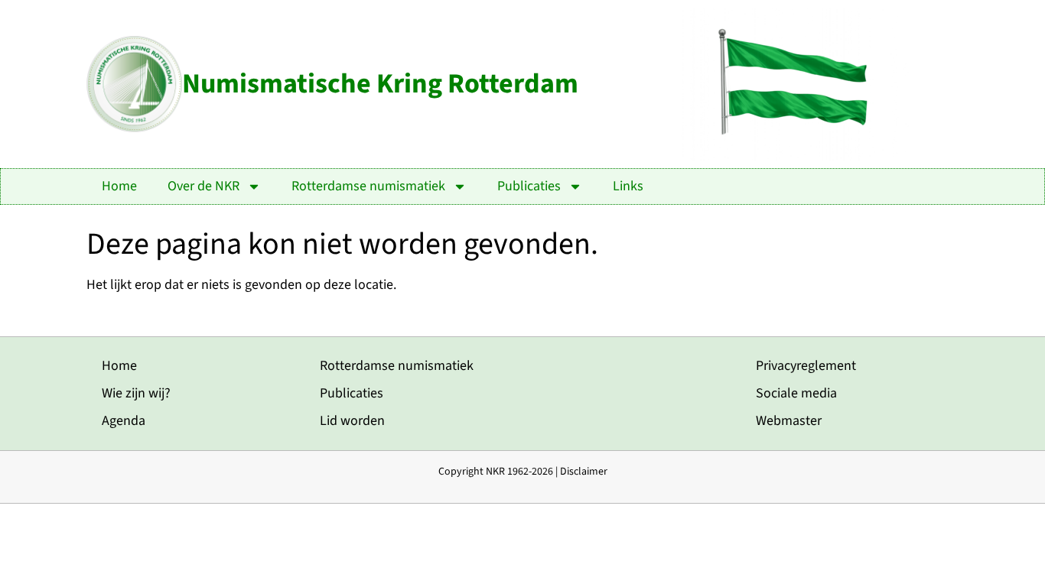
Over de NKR (203, 186)
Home (119, 186)
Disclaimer (583, 471)
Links (628, 186)
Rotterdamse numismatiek (368, 186)
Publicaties (529, 186)
